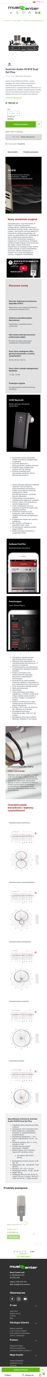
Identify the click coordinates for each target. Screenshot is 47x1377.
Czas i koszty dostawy (18, 1331)
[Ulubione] (23, 12)
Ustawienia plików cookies (20, 1350)
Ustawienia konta (16, 1363)
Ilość (8, 109)
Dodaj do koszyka (21, 124)
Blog (11, 1318)
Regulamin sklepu (16, 1346)
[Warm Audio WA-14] (21, 1208)
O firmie (13, 1316)
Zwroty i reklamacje (17, 1335)
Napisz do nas (15, 1313)
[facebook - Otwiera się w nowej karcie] (12, 1299)
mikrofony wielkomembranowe (33, 20)
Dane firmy (14, 1311)
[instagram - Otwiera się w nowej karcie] (18, 1299)
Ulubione (13, 1365)
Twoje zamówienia (16, 1361)
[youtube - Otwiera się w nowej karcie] (25, 1299)
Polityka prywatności (17, 1348)
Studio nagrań (16, 20)
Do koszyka (13, 1237)
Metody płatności (16, 1328)
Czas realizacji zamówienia (20, 1333)
